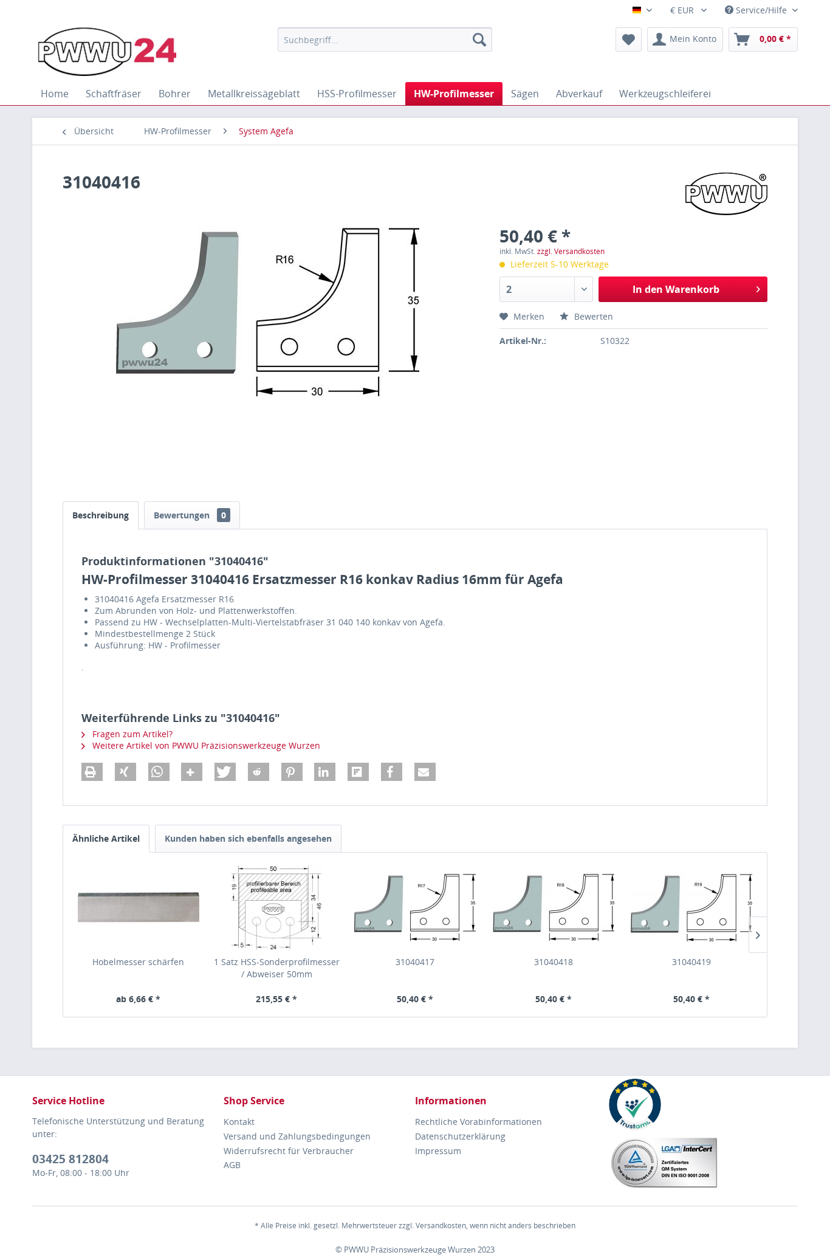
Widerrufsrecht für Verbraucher (289, 1151)
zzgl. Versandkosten (571, 251)
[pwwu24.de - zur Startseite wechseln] (107, 51)
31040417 (415, 962)
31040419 (691, 962)
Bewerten (592, 316)
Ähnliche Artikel (106, 838)
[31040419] (691, 907)
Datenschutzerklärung (460, 1136)
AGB (232, 1165)
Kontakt (239, 1121)
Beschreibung (100, 515)
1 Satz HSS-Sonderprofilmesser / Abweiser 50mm (277, 968)
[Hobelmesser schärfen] (138, 907)
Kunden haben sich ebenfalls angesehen (248, 838)
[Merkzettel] (629, 39)
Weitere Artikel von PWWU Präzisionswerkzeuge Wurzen (205, 745)
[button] (92, 772)
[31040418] (553, 907)
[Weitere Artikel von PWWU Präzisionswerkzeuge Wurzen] (726, 194)
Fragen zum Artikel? (131, 734)
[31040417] (415, 907)
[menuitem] (385, 39)
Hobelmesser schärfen (138, 962)
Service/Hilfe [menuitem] (761, 10)
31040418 (553, 962)
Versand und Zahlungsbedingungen (297, 1136)
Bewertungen (190, 515)
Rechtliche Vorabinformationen (478, 1121)
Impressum (438, 1151)
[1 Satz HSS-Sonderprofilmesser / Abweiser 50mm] (277, 907)
